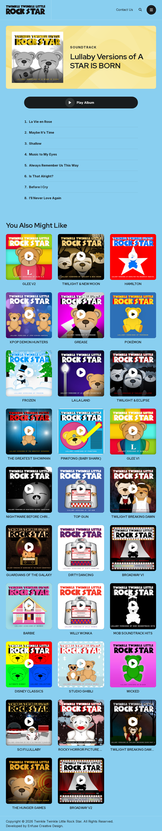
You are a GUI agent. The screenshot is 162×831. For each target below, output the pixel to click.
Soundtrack (83, 47)
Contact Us (124, 10)
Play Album (85, 103)
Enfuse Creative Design (45, 826)
